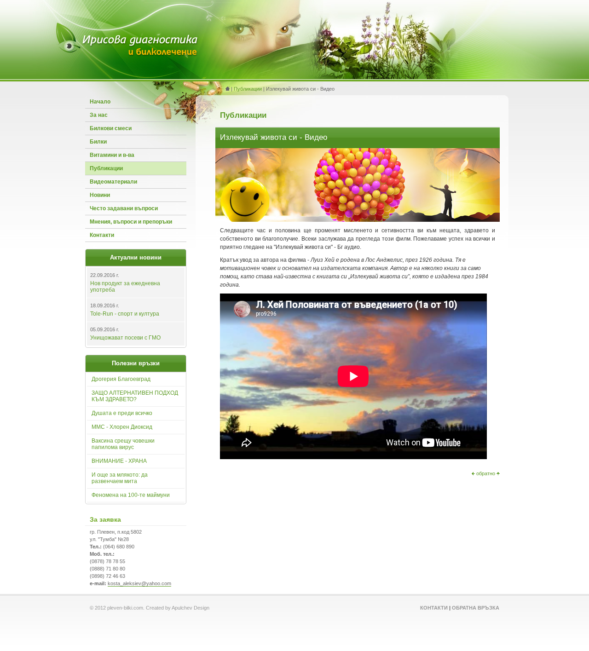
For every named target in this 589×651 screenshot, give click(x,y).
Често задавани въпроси (124, 208)
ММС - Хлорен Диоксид (122, 427)
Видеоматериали (113, 182)
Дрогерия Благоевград (121, 379)
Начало (100, 101)
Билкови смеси (111, 128)
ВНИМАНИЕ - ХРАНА (119, 461)
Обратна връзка (475, 608)
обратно (485, 473)
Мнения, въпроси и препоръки (131, 222)
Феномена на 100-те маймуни (131, 495)
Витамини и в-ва (112, 155)
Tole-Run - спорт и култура (124, 314)
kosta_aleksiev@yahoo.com (139, 583)
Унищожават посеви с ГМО (125, 337)
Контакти (102, 235)
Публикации (106, 168)
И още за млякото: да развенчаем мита (120, 478)
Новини (100, 195)
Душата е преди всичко (122, 413)
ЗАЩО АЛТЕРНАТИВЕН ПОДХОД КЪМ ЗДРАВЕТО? (135, 396)
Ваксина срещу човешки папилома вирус (123, 444)
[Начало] (140, 55)
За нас (99, 115)
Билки (98, 141)
